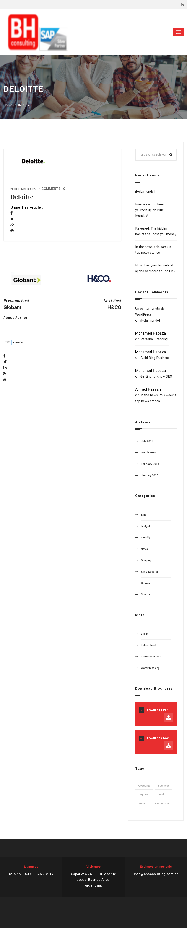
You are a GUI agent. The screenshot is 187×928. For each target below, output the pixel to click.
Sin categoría (149, 572)
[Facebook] (11, 213)
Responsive (162, 803)
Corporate (144, 795)
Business (164, 786)
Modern (142, 803)
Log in (144, 634)
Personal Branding (154, 339)
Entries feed (148, 645)
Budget (145, 526)
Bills (143, 515)
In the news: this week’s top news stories (153, 250)
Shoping (146, 560)
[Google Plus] (12, 225)
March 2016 (148, 453)
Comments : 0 (53, 189)
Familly (145, 537)
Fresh (161, 795)
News (144, 549)
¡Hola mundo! (145, 191)
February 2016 (150, 464)
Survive (145, 594)
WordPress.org (150, 668)
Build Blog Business (154, 357)
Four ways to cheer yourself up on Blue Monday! (149, 210)
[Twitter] (12, 219)
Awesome (144, 786)
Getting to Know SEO (156, 376)
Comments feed (151, 657)
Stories (145, 583)
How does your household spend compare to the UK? (155, 268)
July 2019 (147, 441)
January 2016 (149, 475)
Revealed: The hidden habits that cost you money (155, 231)
